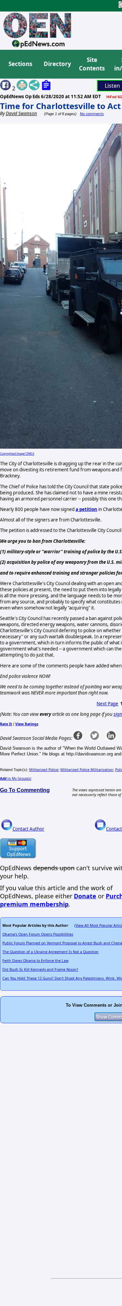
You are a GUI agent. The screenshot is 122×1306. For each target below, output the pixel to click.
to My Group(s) (15, 778)
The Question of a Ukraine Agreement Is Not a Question (50, 951)
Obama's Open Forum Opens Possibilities (37, 934)
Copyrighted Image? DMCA (17, 453)
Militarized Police (43, 769)
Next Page (107, 704)
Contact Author (28, 829)
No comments (92, 113)
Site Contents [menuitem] (92, 64)
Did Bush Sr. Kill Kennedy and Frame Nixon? (40, 969)
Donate (85, 896)
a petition (86, 509)
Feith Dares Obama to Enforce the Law (35, 960)
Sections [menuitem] (20, 64)
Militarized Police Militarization (86, 769)
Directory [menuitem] (57, 64)
